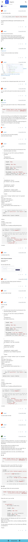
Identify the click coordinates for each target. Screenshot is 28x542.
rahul (5, 48)
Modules (5, 6)
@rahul (24, 68)
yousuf (5, 10)
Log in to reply (23, 6)
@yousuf (4, 50)
